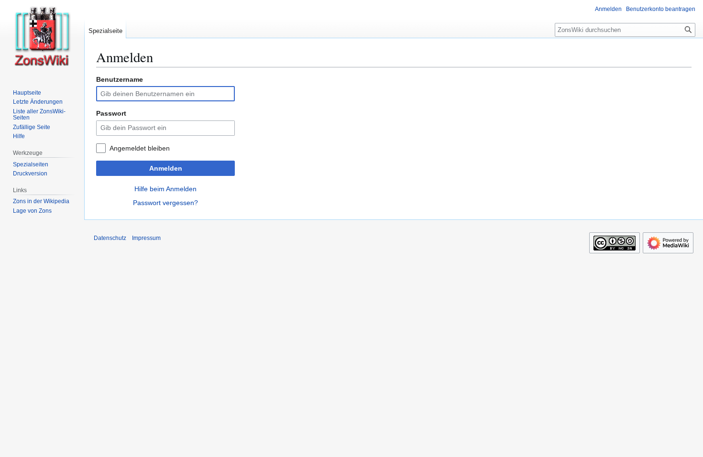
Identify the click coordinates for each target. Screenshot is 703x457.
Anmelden (165, 168)
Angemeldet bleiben (140, 148)
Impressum (146, 238)
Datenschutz (110, 238)
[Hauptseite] (42, 38)
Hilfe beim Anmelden (165, 189)
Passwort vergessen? (165, 203)
